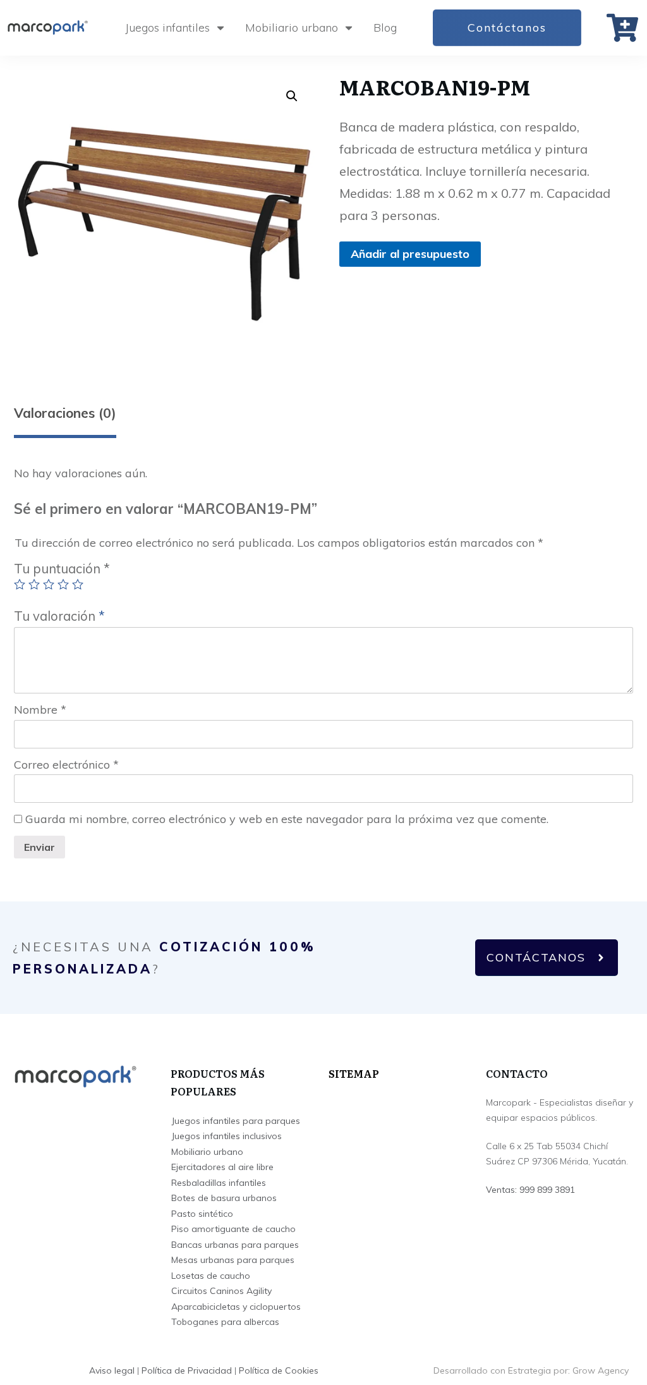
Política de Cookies (278, 1370)
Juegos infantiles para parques (235, 1120)
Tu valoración (59, 616)
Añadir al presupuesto (410, 254)
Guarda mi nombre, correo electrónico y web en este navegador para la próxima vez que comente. (286, 819)
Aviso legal (112, 1370)
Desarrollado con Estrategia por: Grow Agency (531, 1370)
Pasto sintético (202, 1213)
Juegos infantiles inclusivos (226, 1136)
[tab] (65, 418)
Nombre (40, 709)
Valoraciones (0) (65, 413)
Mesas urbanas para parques (232, 1260)
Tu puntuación (62, 569)
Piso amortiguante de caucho (233, 1229)
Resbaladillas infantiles (218, 1182)
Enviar (39, 847)
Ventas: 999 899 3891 (530, 1189)
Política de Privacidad (187, 1370)
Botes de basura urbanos (224, 1198)
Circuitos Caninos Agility (221, 1291)
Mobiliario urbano (207, 1151)
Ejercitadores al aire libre (222, 1167)
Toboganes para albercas (225, 1321)
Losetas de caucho (210, 1275)
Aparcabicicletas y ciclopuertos (236, 1306)
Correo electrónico (66, 764)
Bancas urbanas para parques (235, 1244)
